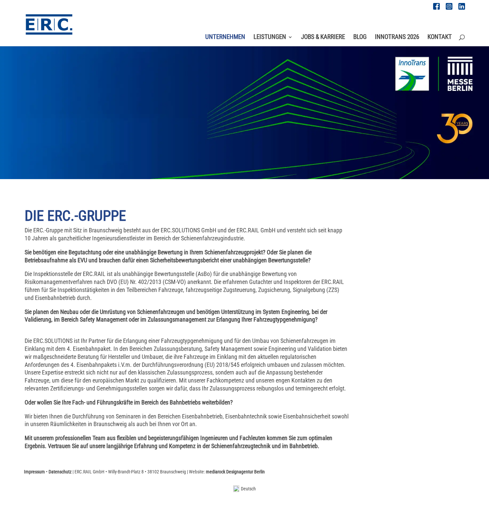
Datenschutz (60, 471)
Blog (360, 38)
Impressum (34, 471)
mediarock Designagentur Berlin (235, 471)
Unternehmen (225, 38)
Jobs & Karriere (323, 38)
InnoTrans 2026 (397, 38)
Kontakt (439, 38)
